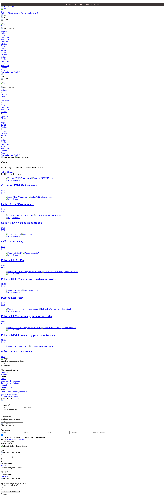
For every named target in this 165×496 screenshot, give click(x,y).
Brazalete (4, 42)
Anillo (3, 53)
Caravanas (16, 13)
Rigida (3, 48)
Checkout (4, 476)
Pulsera (4, 46)
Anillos (30, 13)
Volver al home (7, 172)
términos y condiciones (15, 439)
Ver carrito (5, 465)
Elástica (4, 44)
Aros (3, 35)
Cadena (4, 31)
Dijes (10, 13)
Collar (3, 33)
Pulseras (24, 13)
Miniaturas (5, 40)
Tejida (3, 50)
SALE (35, 13)
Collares (4, 13)
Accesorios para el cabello (11, 72)
